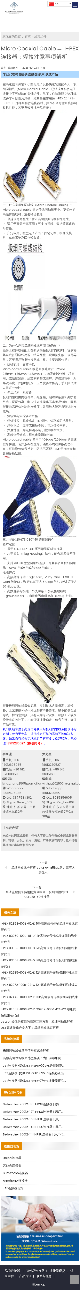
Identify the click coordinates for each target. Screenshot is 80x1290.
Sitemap (38, 1284)
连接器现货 (57, 1271)
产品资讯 (25, 1276)
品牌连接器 (12, 1271)
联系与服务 (44, 1276)
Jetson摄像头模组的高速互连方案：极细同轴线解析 (37, 1021)
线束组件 (40, 36)
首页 (28, 36)
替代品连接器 (35, 1271)
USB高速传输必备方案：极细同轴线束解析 (30, 1027)
